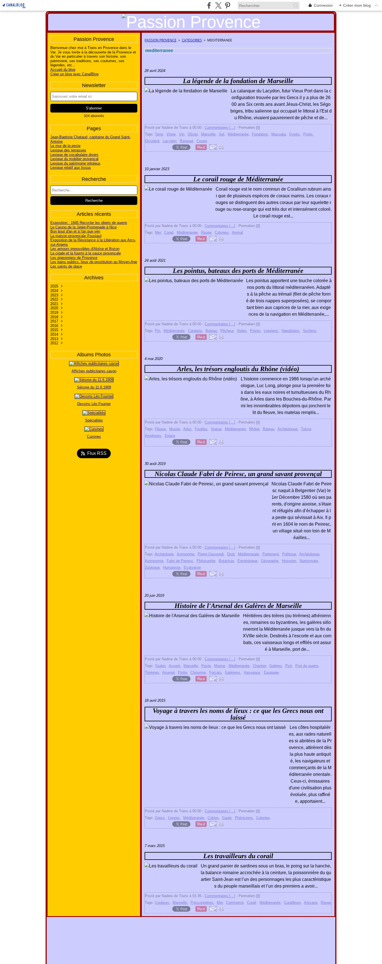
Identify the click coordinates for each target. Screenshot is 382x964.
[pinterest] (227, 5)
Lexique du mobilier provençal (74, 159)
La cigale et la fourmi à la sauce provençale (85, 253)
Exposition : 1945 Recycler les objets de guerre (88, 223)
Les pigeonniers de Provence (73, 258)
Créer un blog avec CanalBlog (74, 74)
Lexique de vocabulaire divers (74, 155)
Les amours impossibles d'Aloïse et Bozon (84, 249)
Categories (192, 40)
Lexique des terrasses (68, 150)
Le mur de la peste (65, 146)
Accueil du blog (62, 69)
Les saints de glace (66, 266)
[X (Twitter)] (218, 5)
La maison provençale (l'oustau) (76, 236)
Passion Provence (160, 40)
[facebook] (209, 5)
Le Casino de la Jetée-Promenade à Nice (83, 227)
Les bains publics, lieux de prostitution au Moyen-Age (93, 262)
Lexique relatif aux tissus (70, 167)
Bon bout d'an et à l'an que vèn (75, 231)
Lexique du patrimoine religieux (75, 163)
